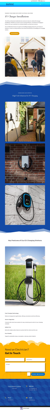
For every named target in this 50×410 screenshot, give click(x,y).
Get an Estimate (14, 33)
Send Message (38, 374)
